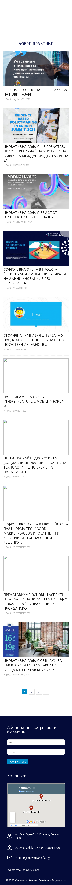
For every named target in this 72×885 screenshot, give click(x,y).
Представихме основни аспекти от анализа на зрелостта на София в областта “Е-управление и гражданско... (35, 601)
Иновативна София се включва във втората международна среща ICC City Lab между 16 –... (32, 665)
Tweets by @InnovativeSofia (23, 869)
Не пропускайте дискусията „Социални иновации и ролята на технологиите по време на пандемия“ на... (34, 465)
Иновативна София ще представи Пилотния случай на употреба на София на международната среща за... (35, 153)
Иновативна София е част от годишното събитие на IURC (30, 214)
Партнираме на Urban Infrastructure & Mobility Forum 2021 (34, 401)
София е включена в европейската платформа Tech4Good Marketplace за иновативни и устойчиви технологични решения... (35, 533)
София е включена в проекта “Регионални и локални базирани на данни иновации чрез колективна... (34, 276)
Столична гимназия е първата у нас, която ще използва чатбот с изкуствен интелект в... (34, 340)
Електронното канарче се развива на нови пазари (35, 92)
